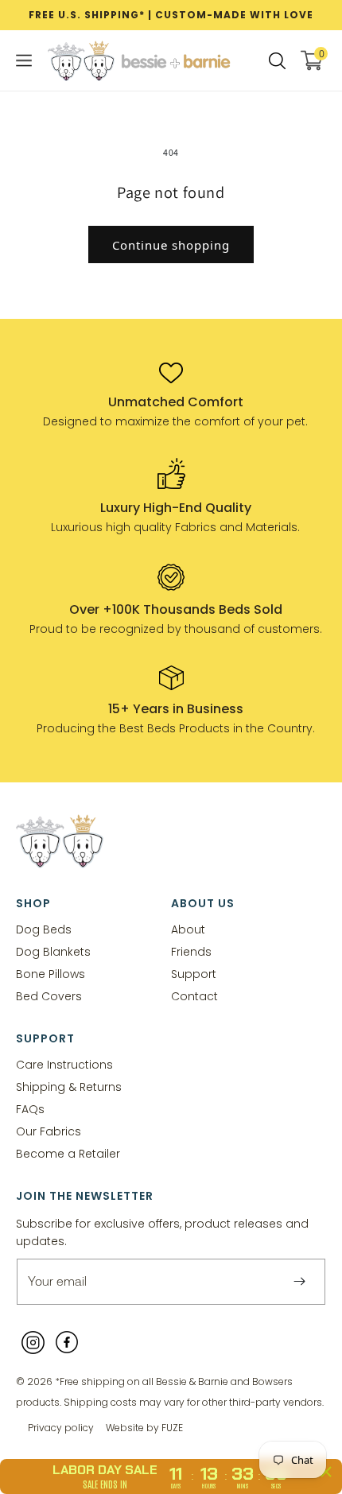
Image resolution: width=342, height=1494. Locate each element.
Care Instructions (64, 1064)
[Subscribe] (299, 1282)
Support (193, 973)
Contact (194, 995)
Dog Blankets (53, 951)
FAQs (30, 1108)
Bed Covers (49, 995)
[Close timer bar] (326, 1471)
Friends (191, 951)
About (188, 929)
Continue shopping (171, 245)
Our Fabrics (48, 1131)
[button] (23, 60)
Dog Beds (44, 929)
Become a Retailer (68, 1153)
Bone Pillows (50, 973)
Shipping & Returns (69, 1086)
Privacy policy (61, 1427)
